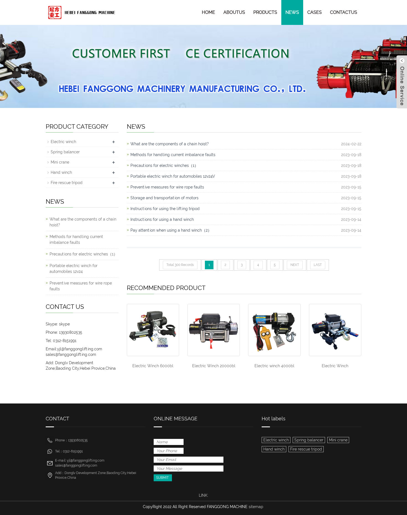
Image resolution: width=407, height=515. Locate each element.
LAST (318, 265)
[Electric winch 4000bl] (274, 330)
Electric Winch (335, 366)
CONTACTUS (343, 12)
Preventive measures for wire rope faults (167, 187)
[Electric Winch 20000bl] (213, 330)
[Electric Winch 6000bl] (153, 330)
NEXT (294, 265)
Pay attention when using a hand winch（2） (171, 230)
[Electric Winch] (335, 330)
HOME (208, 12)
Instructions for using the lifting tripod (165, 208)
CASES (314, 12)
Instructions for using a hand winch (162, 219)
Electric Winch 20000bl (213, 366)
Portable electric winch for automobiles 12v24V (172, 176)
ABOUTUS (234, 12)
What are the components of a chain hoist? (169, 144)
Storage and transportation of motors (164, 198)
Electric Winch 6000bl (152, 366)
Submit (162, 478)
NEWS (292, 12)
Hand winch (61, 172)
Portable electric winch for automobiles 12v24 (73, 268)
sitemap (256, 506)
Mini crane (60, 162)
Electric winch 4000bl (274, 366)
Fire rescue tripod (67, 182)
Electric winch (63, 141)
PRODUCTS (265, 12)
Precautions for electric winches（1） (164, 165)
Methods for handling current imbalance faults (172, 154)
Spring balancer (65, 152)
